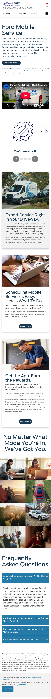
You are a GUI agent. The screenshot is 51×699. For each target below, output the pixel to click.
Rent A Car (8, 689)
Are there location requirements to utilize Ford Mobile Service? (24, 619)
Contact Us (24, 326)
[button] (8, 13)
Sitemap (25, 677)
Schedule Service (11, 63)
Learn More (24, 421)
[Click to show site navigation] (47, 13)
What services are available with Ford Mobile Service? (24, 577)
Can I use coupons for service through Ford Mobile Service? (23, 630)
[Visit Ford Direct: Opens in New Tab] (22, 685)
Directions (22, 14)
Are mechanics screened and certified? (21, 640)
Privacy (31, 677)
